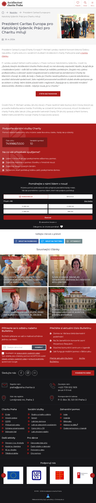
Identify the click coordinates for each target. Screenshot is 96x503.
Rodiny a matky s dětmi (41, 414)
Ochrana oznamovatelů (14, 428)
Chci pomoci (36, 453)
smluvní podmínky (36, 359)
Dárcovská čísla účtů (39, 443)
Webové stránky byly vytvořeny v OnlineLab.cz (48, 499)
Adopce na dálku (70, 425)
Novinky (13, 12)
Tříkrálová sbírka (11, 453)
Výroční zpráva (11, 418)
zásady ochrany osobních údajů (14, 359)
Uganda (66, 418)
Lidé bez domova (38, 421)
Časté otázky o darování (40, 446)
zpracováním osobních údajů (28, 353)
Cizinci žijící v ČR (37, 428)
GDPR (8, 421)
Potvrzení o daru (37, 450)
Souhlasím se (23, 353)
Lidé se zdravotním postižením (43, 425)
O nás (7, 414)
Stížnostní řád (10, 432)
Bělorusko (67, 421)
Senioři (34, 418)
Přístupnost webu (12, 425)
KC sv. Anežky (11, 450)
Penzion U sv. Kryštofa (14, 443)
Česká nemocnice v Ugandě (74, 428)
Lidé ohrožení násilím (39, 432)
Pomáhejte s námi (83, 373)
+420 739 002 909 (67, 387)
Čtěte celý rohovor (48, 94)
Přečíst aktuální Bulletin (61, 358)
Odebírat (39, 347)
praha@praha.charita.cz (22, 387)
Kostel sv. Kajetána (13, 446)
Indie (65, 414)
